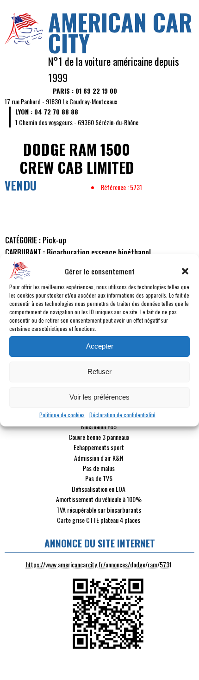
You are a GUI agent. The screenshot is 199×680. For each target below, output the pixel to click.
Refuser (99, 371)
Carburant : (25, 252)
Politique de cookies (62, 415)
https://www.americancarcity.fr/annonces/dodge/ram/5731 (99, 564)
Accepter (99, 346)
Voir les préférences (99, 397)
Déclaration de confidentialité (122, 415)
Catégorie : (23, 240)
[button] (185, 271)
